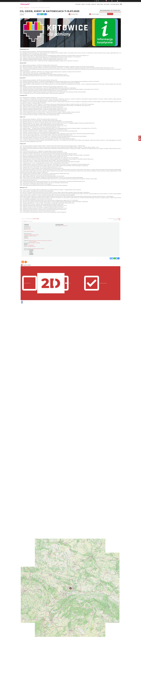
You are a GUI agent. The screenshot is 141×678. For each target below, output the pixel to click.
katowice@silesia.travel (30, 246)
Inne (66, 225)
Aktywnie (88, 4)
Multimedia (107, 4)
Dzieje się (93, 4)
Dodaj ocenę (36, 218)
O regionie (78, 4)
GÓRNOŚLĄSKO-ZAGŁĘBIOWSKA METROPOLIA (28, 0)
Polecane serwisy (115, 4)
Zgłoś (119, 218)
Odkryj (83, 4)
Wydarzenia (26, 238)
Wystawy (63, 225)
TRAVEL (40, 0)
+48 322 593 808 (30, 245)
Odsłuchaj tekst (74, 14)
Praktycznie (100, 4)
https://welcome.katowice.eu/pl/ (38, 248)
